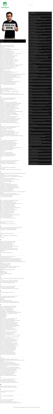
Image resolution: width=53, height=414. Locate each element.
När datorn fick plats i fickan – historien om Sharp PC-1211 (7, 256)
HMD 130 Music (2, 177)
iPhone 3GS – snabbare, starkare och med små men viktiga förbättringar (9, 214)
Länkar (1, 234)
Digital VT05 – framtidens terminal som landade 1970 (7, 133)
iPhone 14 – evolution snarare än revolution (6, 213)
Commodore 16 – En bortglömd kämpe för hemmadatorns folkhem (9, 107)
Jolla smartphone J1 (2, 222)
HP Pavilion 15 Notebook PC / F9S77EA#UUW (6, 190)
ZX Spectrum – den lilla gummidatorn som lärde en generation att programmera (10, 402)
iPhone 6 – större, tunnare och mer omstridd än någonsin (7, 217)
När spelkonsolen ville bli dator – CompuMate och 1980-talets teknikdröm (10, 266)
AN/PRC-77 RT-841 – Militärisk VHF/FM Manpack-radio (7, 63)
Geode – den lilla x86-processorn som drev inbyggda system (8, 167)
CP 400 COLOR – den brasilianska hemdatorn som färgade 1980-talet (9, 122)
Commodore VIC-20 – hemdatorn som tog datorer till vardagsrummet (9, 119)
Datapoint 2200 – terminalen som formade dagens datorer (8, 127)
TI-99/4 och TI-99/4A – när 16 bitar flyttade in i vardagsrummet (8, 370)
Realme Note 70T (2, 298)
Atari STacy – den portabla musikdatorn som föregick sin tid (8, 82)
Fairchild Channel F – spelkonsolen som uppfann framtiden (8, 161)
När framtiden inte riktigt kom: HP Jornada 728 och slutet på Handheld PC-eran (10, 259)
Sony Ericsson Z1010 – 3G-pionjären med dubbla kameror (33, 67)
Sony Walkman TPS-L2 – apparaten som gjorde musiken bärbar (8, 344)
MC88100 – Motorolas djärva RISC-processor (6, 243)
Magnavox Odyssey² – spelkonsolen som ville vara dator (7, 242)
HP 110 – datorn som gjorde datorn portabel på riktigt (7, 178)
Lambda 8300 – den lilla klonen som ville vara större (7, 233)
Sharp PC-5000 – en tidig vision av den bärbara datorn (7, 321)
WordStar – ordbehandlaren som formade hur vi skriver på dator (8, 387)
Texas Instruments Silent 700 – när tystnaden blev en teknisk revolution (9, 365)
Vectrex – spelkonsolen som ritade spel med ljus (6, 380)
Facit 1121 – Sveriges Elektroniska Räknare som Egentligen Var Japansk (9, 160)
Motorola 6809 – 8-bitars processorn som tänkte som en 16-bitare (9, 249)
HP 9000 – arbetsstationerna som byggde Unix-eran (7, 181)
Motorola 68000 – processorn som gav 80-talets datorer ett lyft (8, 248)
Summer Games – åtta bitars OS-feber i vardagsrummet (7, 350)
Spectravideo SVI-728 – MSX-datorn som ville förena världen (8, 348)
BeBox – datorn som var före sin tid (4, 90)
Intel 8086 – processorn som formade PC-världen (6, 211)
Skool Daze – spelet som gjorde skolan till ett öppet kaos (7, 328)
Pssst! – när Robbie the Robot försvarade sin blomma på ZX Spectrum (9, 288)
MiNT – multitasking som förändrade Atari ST (6, 247)
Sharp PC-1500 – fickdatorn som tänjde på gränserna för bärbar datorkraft (10, 320)
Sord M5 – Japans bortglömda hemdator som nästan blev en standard (9, 345)
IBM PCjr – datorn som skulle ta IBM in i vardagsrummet (7, 205)
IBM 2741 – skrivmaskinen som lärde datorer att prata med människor (9, 200)
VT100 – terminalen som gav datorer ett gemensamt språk (8, 381)
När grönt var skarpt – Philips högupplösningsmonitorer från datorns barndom (10, 260)
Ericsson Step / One (2, 150)
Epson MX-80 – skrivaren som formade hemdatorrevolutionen (8, 145)
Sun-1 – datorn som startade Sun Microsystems (6, 351)
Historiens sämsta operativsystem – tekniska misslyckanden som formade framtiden (11, 176)
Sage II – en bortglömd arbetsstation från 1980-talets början (8, 306)
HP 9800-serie (2, 182)
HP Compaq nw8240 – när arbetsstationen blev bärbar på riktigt (8, 185)
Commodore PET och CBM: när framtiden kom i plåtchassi (8, 117)
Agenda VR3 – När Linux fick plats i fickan (5, 50)
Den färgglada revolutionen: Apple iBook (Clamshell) (7, 131)
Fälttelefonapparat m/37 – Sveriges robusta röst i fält (7, 162)
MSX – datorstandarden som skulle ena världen (6, 252)
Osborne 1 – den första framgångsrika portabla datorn (7, 282)
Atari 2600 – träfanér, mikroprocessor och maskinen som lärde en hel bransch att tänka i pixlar (12, 74)
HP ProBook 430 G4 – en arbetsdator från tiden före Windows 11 (8, 193)
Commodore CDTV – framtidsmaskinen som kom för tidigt (8, 112)
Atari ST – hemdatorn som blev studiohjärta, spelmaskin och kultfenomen (10, 81)
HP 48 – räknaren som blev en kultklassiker (5, 180)
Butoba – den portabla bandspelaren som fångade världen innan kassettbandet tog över (12, 94)
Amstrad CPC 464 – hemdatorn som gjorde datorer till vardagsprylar (9, 60)
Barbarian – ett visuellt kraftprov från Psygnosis (6, 88)
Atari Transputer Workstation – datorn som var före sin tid (8, 83)
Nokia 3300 (1, 270)
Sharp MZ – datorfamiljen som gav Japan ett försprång (7, 319)
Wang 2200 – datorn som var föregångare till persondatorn (8, 386)
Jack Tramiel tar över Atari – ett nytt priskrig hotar (6, 221)
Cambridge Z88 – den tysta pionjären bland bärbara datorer (8, 98)
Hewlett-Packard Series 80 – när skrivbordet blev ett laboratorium (9, 175)
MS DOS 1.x (1, 251)
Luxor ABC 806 (2, 237)
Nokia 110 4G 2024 (2, 268)
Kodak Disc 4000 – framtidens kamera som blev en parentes (8, 228)
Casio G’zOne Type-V (3, 100)
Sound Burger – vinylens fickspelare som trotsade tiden (7, 346)
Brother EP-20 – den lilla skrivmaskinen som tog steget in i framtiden (9, 93)
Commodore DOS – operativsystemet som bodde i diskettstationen (9, 114)
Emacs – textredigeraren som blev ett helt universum (7, 141)
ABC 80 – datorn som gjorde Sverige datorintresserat (7, 46)
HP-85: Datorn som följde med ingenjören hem (6, 196)
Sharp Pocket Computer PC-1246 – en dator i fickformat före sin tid (9, 322)
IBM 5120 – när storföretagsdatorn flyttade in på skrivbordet (8, 202)
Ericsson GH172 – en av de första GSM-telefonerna (7, 146)
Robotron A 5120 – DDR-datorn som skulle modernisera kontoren (9, 301)
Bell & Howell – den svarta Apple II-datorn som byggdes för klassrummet (9, 91)
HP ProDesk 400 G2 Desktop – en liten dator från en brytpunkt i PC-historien (10, 194)
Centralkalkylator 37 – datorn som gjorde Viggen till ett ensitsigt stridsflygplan (10, 103)
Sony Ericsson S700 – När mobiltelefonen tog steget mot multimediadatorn (10, 334)
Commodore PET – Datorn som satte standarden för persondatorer (9, 116)
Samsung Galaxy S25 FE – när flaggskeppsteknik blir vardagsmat (8, 313)
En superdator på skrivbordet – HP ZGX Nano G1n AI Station (8, 144)
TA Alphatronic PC (2, 358)
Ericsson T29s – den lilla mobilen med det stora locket (7, 153)
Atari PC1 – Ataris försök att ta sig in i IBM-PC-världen (7, 79)
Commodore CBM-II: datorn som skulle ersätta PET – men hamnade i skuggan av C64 (11, 111)
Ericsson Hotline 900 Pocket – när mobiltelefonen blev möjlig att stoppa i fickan (10, 147)
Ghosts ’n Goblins (2, 168)
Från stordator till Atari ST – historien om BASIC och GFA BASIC (8, 163)
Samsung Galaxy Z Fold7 (3, 314)
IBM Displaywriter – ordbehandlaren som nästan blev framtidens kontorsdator (10, 203)
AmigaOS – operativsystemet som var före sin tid (6, 58)
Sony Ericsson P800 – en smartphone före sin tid (6, 333)
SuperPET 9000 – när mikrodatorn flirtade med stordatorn (8, 353)
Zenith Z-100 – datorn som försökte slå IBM (6, 400)
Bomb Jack (1, 92)
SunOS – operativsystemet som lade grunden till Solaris (7, 352)
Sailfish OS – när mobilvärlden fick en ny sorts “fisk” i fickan (8, 307)
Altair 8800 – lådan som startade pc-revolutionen (6, 52)
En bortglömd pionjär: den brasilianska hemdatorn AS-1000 (8, 142)
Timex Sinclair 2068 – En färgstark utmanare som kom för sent (8, 372)
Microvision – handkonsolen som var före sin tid (6, 245)
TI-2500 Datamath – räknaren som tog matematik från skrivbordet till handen (10, 368)
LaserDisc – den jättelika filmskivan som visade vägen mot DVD (8, 235)
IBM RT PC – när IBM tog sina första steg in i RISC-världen (7, 206)
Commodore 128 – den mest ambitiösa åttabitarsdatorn (7, 106)
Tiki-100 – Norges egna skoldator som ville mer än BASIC (7, 371)
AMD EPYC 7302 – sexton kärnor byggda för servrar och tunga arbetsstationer (10, 53)
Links (0, 236)
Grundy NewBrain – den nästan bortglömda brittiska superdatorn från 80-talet (10, 169)
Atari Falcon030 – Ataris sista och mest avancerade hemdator (8, 76)
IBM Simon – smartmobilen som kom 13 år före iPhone (7, 208)
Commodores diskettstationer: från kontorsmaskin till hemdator (8, 120)
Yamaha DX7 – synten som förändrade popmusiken (7, 395)
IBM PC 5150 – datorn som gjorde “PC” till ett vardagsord (7, 204)
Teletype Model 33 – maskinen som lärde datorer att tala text (8, 363)
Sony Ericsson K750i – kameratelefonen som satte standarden (8, 331)
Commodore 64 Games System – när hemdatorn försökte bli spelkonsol (9, 108)
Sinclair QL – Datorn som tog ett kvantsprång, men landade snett (9, 324)
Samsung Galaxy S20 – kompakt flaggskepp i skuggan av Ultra (8, 311)
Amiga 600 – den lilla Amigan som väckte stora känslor (7, 57)
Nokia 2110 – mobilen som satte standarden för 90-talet (7, 269)
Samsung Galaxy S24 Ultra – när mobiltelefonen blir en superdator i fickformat (10, 312)
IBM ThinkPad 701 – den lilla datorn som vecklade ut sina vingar (8, 209)
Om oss (1, 279)
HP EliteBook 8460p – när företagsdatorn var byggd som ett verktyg (9, 186)
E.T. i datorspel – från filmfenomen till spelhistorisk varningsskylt (8, 140)
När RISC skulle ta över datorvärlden (5, 264)
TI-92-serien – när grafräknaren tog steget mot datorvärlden (8, 369)
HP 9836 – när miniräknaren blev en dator (5, 183)
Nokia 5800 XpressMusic (3, 271)
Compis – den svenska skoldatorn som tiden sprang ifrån (7, 121)
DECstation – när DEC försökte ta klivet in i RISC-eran (7, 130)
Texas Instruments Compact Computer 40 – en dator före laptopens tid (9, 364)
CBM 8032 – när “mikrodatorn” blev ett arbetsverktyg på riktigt (8, 102)
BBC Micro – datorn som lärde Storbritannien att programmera (8, 89)
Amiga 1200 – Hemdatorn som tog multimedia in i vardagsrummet (8, 55)
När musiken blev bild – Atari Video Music (5, 263)
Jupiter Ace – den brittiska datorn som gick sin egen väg (7, 223)
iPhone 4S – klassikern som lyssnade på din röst (6, 215)
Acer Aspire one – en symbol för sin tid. (5, 48)
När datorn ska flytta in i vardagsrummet (5, 257)
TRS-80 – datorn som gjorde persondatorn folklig (6, 374)
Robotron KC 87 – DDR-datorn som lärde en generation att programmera (10, 302)
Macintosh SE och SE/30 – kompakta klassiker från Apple (7, 241)
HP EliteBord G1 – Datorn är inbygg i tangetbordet (6, 188)
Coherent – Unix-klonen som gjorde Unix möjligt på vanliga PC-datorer (9, 104)
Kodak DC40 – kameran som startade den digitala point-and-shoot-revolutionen (11, 227)
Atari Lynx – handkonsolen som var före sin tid (6, 78)
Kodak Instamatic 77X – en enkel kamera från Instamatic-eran (8, 229)
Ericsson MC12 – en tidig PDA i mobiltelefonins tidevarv (7, 148)
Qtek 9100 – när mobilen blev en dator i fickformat (6, 292)
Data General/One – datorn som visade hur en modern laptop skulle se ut (10, 126)
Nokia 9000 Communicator (3, 272)
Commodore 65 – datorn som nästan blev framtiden (7, 109)
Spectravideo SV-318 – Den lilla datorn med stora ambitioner (8, 347)
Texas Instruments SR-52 (3, 366)
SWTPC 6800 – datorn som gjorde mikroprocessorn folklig (8, 354)
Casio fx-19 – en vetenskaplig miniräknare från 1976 (7, 99)
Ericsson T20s (2, 151)
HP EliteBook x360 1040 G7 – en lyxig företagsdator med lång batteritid (9, 187)
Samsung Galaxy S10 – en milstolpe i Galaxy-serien (6, 310)
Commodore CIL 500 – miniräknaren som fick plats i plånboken (8, 113)
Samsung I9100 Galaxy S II (3, 316)
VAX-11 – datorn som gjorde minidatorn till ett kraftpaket (7, 379)
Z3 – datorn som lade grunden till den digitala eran (7, 399)
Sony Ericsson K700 (2, 330)
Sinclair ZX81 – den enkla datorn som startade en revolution (8, 326)
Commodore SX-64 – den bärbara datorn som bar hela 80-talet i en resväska (10, 118)
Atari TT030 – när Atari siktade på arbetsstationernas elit (7, 84)
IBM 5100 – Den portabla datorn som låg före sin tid (7, 201)
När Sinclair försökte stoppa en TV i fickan (5, 265)
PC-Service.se (17, 407)
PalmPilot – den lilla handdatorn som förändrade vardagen (8, 286)
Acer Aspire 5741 (2, 47)
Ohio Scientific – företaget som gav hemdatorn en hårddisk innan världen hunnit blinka (11, 278)
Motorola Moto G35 (2, 250)
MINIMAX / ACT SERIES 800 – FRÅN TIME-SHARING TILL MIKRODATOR (9, 246)
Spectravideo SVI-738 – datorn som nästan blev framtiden (8, 349)
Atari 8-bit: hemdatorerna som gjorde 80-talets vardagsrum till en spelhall (10, 75)
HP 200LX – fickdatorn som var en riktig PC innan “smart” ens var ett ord (9, 179)
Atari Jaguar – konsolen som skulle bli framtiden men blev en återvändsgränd (10, 77)
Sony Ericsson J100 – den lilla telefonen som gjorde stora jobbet (8, 329)
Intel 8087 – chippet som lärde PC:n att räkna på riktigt (7, 212)
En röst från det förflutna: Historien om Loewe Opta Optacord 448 (9, 143)
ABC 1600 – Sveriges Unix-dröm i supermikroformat (7, 45)
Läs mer (39, 16)
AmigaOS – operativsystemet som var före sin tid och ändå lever (8, 59)
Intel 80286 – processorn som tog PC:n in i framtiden (7, 210)
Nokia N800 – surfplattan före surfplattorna (6, 273)
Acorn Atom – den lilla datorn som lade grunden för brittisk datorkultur (9, 49)
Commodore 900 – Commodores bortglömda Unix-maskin (8, 110)
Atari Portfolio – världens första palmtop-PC (6, 80)
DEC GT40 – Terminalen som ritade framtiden (6, 128)
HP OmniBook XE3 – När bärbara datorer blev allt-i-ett (7, 189)
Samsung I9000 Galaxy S (3, 315)
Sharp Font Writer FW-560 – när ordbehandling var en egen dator (9, 318)
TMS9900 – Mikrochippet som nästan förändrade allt (7, 373)
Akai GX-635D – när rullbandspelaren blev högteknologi (7, 51)
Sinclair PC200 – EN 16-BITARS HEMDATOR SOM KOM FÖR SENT (8, 323)
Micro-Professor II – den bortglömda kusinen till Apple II (7, 244)
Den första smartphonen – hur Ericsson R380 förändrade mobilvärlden (9, 132)
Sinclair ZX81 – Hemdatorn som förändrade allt (6, 327)
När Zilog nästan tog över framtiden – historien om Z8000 (7, 267)
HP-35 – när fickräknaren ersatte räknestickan (6, 195)
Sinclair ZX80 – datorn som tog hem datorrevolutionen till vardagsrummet (10, 325)
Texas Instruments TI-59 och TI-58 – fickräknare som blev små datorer (9, 367)
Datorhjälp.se (22, 407)
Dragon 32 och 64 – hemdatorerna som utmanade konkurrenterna (9, 134)
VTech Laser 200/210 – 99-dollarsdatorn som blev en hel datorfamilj (9, 382)
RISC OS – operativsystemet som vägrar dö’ (6, 300)
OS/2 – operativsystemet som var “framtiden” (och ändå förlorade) (9, 281)
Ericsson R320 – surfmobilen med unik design (6, 149)
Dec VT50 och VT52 (2, 129)
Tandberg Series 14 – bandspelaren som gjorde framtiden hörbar (8, 359)
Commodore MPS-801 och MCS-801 (5, 115)
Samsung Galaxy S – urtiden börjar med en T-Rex (6, 309)
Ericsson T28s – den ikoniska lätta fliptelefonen (6, 152)
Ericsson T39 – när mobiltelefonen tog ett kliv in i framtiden (8, 154)
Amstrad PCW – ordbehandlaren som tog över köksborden (8, 62)
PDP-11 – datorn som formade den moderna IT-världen (7, 287)
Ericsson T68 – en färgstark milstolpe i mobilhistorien (7, 155)
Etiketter (1, 156)
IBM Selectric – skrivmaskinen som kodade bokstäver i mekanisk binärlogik (10, 207)
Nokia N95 (1, 274)
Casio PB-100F (2, 101)
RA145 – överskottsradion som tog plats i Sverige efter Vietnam (8, 296)
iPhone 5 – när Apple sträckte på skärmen (5, 216)
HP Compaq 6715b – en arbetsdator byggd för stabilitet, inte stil (8, 184)
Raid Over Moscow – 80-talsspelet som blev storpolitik (7, 297)
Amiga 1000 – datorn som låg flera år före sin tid (6, 54)
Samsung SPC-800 (2, 317)
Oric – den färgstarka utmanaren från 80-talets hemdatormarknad (9, 280)
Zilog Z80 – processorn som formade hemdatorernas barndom (8, 401)
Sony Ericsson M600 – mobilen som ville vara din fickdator (7, 332)
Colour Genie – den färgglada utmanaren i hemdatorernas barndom (9, 105)
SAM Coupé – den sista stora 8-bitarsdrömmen (6, 308)
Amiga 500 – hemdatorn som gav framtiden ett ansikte (7, 56)
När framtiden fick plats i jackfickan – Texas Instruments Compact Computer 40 (10, 258)
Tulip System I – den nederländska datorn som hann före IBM (8, 375)
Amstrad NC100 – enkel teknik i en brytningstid (6, 61)
